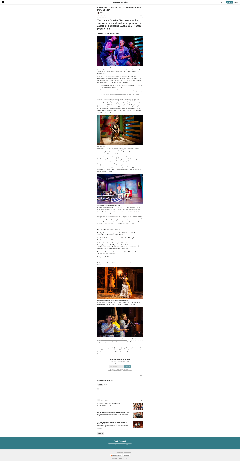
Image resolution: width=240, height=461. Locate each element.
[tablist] (102, 384)
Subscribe (229, 2)
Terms (121, 452)
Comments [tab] (100, 384)
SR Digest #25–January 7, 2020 (104, 405)
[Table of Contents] (1, 230)
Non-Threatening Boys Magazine (116, 103)
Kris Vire (102, 12)
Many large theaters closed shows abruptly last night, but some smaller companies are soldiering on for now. (112, 426)
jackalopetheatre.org (109, 254)
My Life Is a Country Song (103, 340)
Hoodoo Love (100, 302)
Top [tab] (98, 400)
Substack (114, 458)
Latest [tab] (102, 400)
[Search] (222, 2)
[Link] (95, 25)
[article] (120, 406)
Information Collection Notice (119, 370)
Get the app (126, 455)
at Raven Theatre (108, 302)
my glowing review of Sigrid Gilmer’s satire (122, 70)
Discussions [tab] (106, 400)
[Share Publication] (224, 2)
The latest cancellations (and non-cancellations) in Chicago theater (112, 422)
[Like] (98, 17)
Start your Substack (116, 455)
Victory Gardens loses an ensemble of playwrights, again (113, 412)
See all (99, 433)
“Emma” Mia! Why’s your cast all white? (108, 403)
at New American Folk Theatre (118, 340)
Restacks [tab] (105, 384)
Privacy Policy (129, 370)
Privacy (118, 452)
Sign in (236, 2)
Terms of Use (126, 369)
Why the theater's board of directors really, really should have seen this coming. (112, 415)
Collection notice (127, 452)
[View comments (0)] (101, 17)
